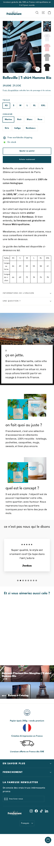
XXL (43, 106)
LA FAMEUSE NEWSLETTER (20, 782)
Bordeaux (31, 128)
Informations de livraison (18, 293)
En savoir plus (14, 763)
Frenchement (13, 772)
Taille (6, 100)
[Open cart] (48, 840)
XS (6, 106)
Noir (19, 119)
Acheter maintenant (27, 159)
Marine (8, 119)
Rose (40, 119)
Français (25, 823)
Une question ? (12, 301)
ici (18, 250)
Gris (7, 128)
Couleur (8, 114)
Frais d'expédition (11, 90)
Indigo (17, 128)
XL (34, 106)
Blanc (29, 119)
